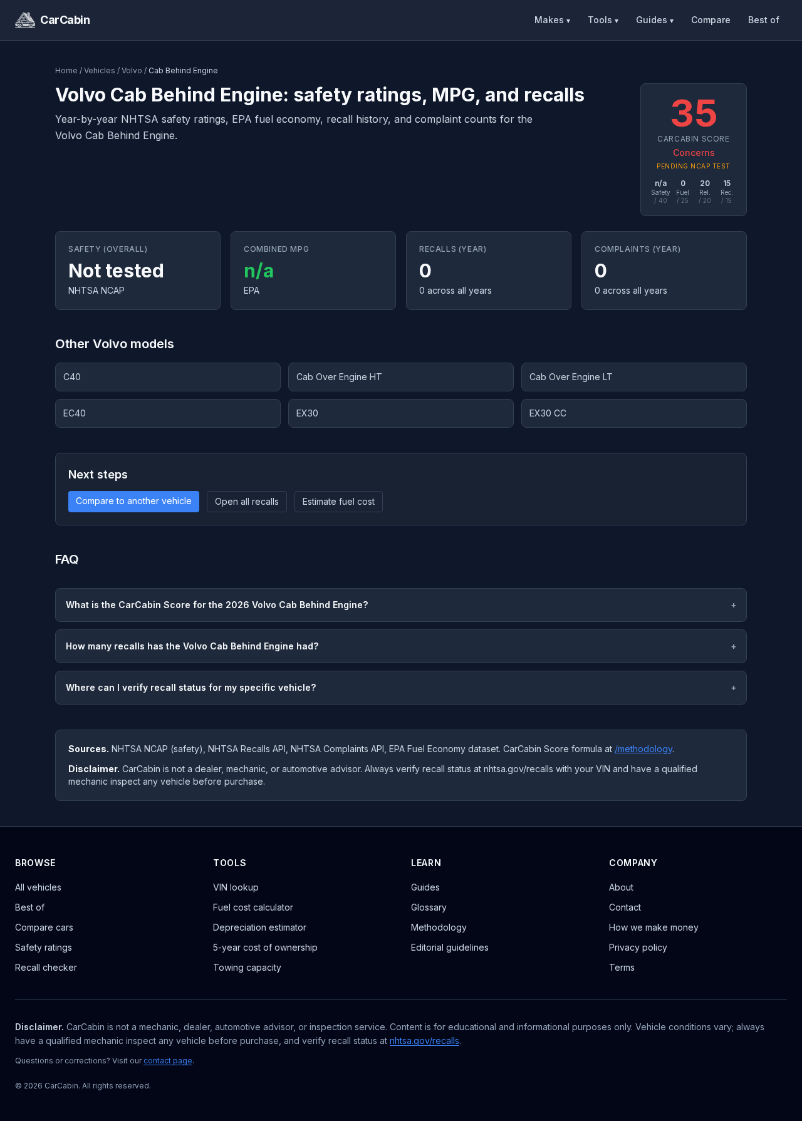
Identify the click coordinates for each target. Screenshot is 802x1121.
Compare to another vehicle (134, 500)
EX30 (307, 413)
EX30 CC (547, 413)
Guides (655, 19)
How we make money (654, 927)
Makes (552, 19)
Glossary (429, 907)
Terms (622, 967)
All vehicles (38, 887)
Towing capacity (247, 967)
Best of (763, 19)
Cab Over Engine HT (339, 376)
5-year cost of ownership (265, 947)
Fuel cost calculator (253, 907)
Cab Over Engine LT (571, 376)
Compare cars (44, 927)
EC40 (74, 413)
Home (66, 70)
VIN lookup (236, 887)
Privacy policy (638, 947)
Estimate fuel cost (339, 501)
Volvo (132, 70)
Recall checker (46, 967)
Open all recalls (247, 501)
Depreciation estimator (259, 927)
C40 (72, 376)
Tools (603, 19)
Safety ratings (43, 947)
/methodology (643, 748)
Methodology (439, 927)
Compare (711, 19)
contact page (167, 1060)
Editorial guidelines (450, 947)
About (621, 887)
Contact (625, 907)
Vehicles (99, 70)
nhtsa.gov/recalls (424, 1040)
